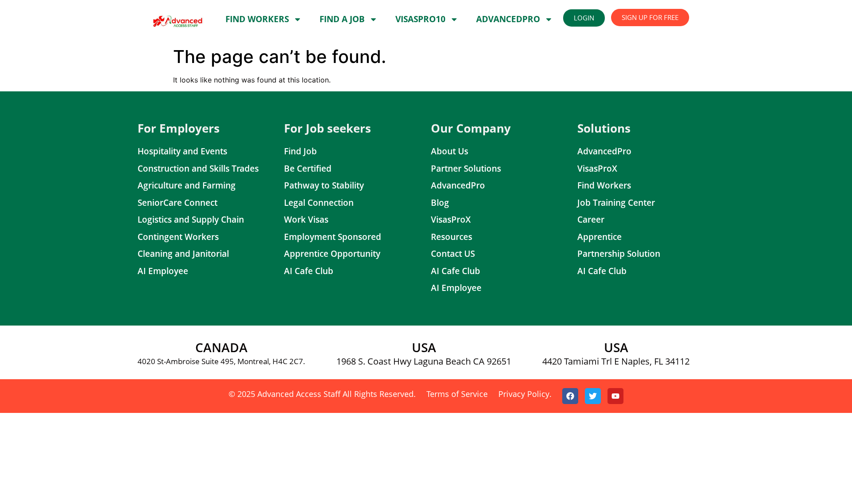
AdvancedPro (508, 19)
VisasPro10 (420, 19)
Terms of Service (457, 394)
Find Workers (257, 19)
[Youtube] (615, 396)
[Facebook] (570, 396)
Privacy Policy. (525, 394)
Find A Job (342, 19)
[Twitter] (593, 396)
